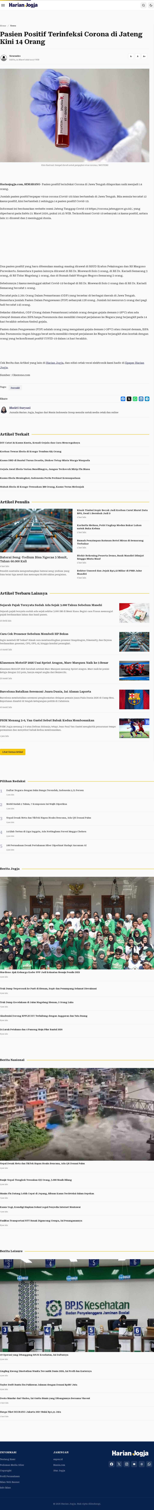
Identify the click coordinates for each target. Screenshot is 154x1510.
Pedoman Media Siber (12, 1465)
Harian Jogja (54, 362)
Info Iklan (5, 1487)
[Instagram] (127, 1464)
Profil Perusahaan (10, 1476)
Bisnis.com (59, 1465)
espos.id (58, 1459)
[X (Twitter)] (119, 1464)
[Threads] (142, 1464)
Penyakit (15, 388)
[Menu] (3, 5)
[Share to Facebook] (123, 399)
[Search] (143, 5)
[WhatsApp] (149, 1464)
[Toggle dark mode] (151, 5)
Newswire (15, 56)
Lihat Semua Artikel (12, 752)
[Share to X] (129, 399)
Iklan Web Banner (10, 1482)
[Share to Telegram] (147, 399)
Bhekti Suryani (20, 407)
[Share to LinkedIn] (141, 399)
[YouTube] (134, 1464)
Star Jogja (59, 1470)
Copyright (5, 1470)
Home (3, 26)
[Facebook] (112, 1464)
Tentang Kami (7, 1459)
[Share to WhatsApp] (135, 399)
